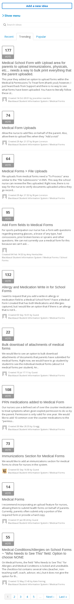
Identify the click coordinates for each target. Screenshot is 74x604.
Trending (25, 36)
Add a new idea (37, 6)
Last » (63, 597)
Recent (9, 36)
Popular (41, 36)
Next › (50, 597)
